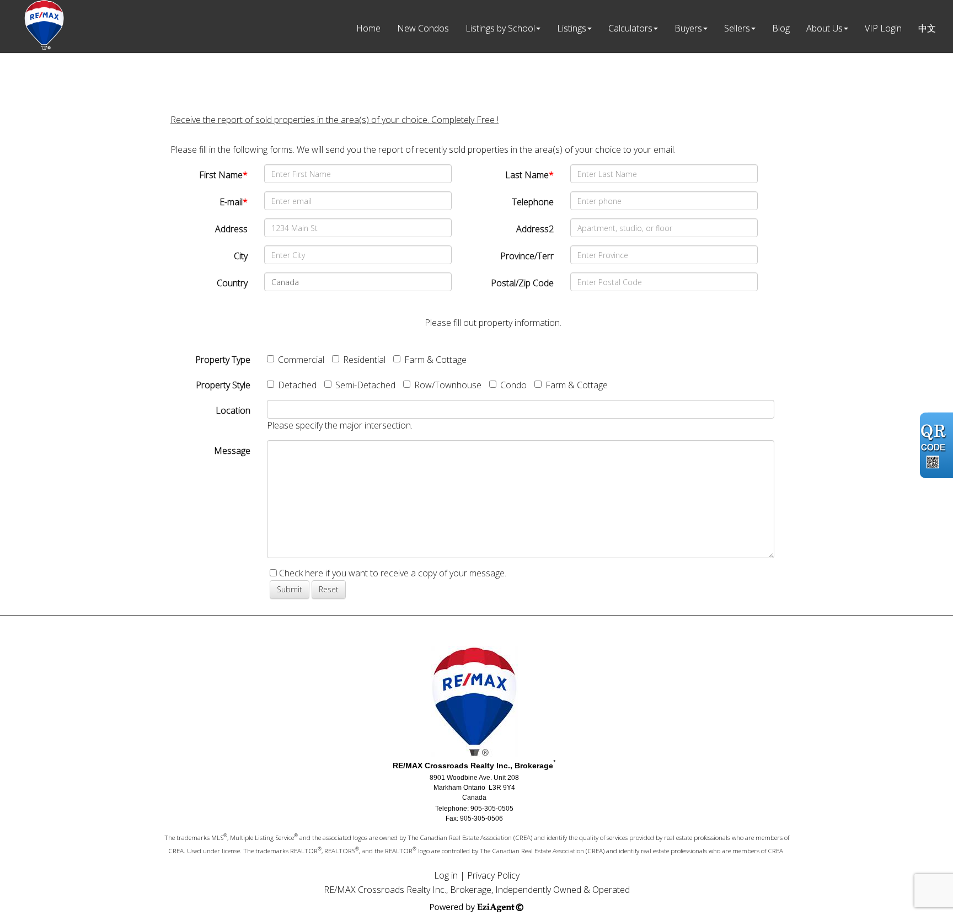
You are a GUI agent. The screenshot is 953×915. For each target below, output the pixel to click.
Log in (446, 875)
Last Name (529, 175)
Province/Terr (527, 256)
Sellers (737, 28)
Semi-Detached (365, 385)
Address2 (535, 229)
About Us (824, 28)
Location (233, 410)
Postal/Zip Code (522, 283)
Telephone (533, 202)
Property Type (222, 360)
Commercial (301, 360)
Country (232, 283)
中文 (927, 28)
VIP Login (883, 28)
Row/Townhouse (447, 385)
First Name (223, 175)
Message (232, 451)
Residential (364, 360)
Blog (781, 28)
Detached (297, 385)
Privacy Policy (493, 875)
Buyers (688, 28)
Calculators (630, 28)
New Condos (423, 28)
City (241, 256)
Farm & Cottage (435, 360)
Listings (571, 28)
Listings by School (500, 28)
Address (231, 229)
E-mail (233, 202)
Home (368, 28)
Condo (513, 385)
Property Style (223, 385)
